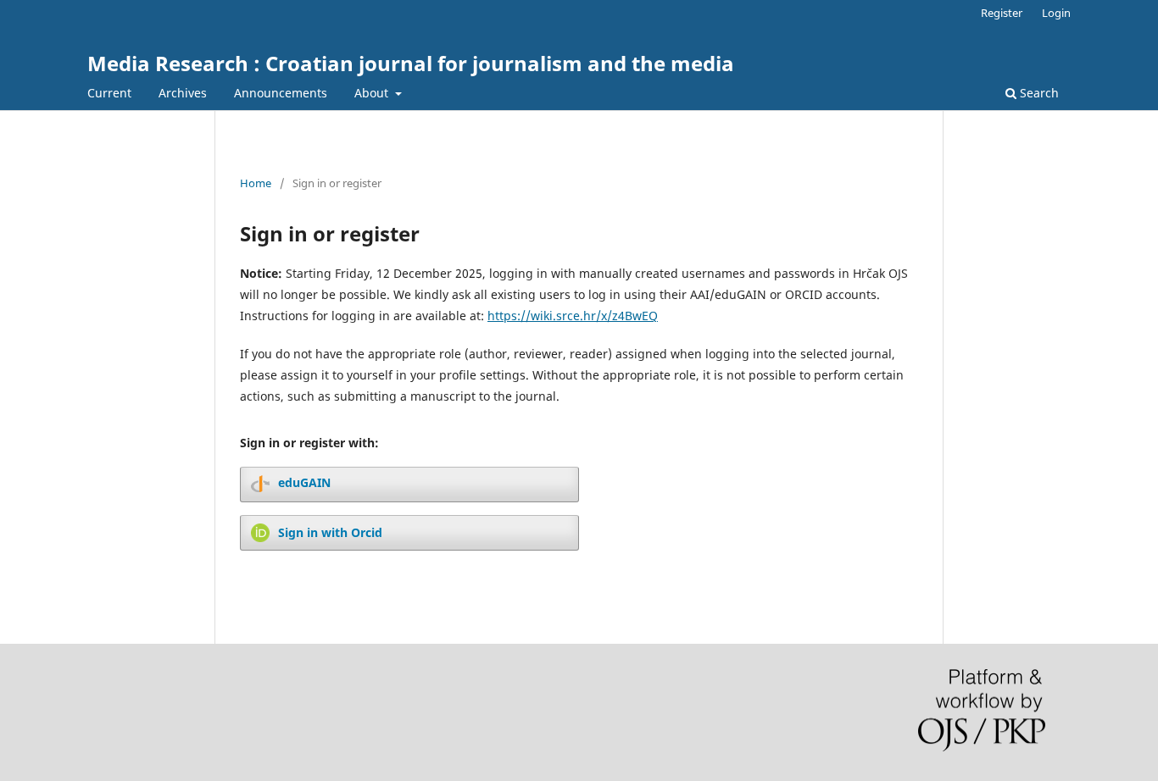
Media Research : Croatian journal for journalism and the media (410, 63)
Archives (183, 93)
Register (1001, 12)
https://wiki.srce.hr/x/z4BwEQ (572, 315)
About (373, 93)
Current (109, 93)
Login (1056, 12)
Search (1037, 93)
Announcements (280, 93)
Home (255, 183)
